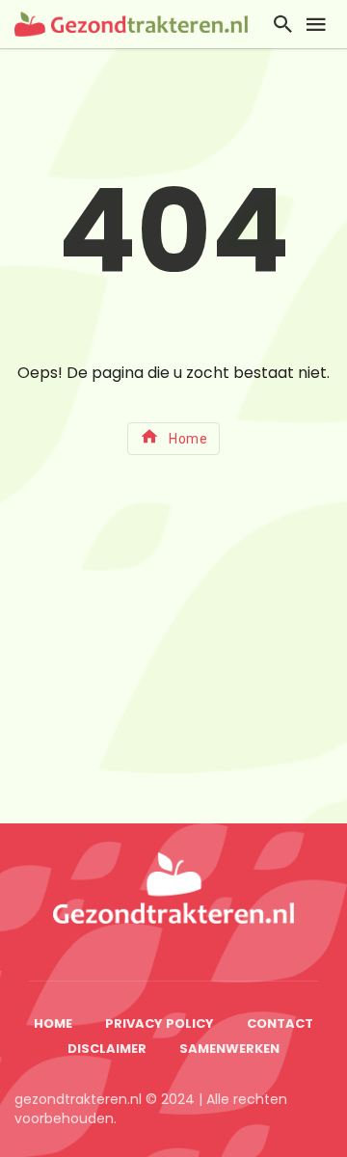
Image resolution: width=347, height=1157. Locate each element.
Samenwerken (229, 1048)
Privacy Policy (159, 1023)
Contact (280, 1023)
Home (188, 438)
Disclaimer (107, 1048)
